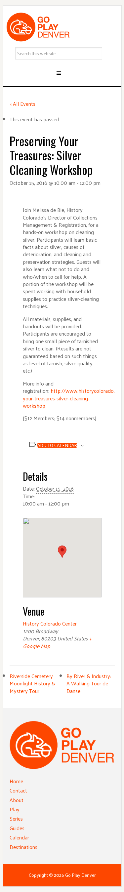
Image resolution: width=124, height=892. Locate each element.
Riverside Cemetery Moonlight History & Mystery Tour (32, 683)
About (16, 800)
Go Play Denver (62, 27)
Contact (18, 790)
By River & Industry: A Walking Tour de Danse (88, 683)
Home (16, 781)
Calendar (19, 837)
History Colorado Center (50, 623)
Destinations (23, 847)
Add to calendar (57, 445)
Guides (17, 828)
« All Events (22, 103)
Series (16, 818)
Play (15, 809)
